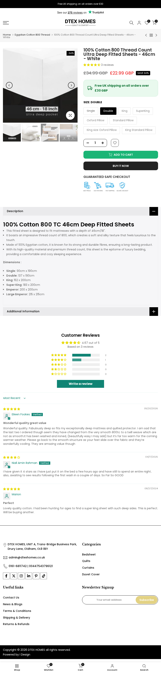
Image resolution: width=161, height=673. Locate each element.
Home (7, 34)
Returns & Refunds (16, 624)
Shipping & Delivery (16, 618)
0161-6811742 (18, 566)
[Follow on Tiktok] (43, 576)
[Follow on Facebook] (6, 576)
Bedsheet (89, 554)
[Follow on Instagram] (21, 576)
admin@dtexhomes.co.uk (27, 557)
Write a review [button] (80, 384)
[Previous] (9, 85)
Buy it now (121, 166)
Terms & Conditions (17, 611)
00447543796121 (41, 566)
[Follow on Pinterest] (36, 576)
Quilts (86, 561)
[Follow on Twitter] (13, 576)
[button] (92, 65)
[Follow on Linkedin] (28, 576)
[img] (11, 409)
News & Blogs (12, 604)
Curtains (88, 568)
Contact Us (11, 597)
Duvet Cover (91, 574)
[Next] (71, 85)
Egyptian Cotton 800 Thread (32, 34)
